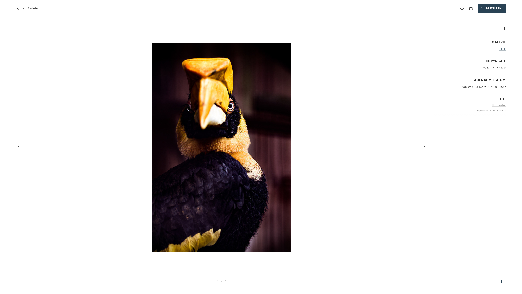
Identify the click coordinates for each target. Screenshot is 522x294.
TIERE (502, 49)
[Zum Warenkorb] (471, 8)
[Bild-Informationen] (503, 281)
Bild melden (499, 105)
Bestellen (493, 8)
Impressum (483, 111)
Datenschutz (499, 111)
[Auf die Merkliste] (462, 8)
